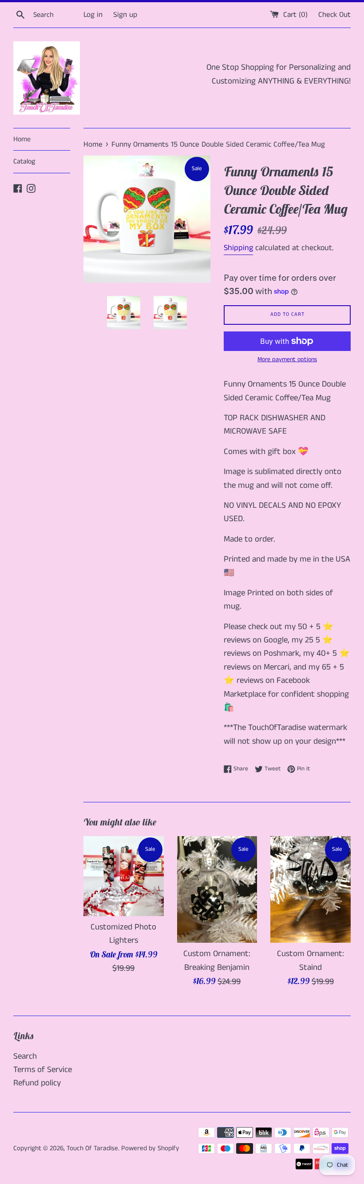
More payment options (287, 359)
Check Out (334, 14)
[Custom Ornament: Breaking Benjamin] (217, 889)
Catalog (24, 161)
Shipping (238, 248)
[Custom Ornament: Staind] (310, 889)
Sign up (125, 14)
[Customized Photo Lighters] (123, 876)
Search (25, 1056)
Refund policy (37, 1083)
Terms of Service (42, 1070)
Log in (93, 14)
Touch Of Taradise (92, 1148)
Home (22, 139)
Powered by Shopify (150, 1148)
